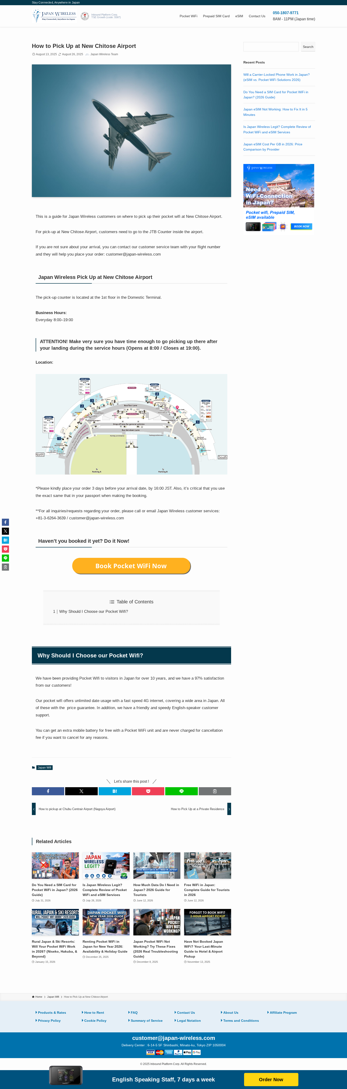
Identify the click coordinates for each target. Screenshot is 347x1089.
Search (308, 47)
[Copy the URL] (215, 791)
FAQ (134, 1012)
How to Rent (94, 1012)
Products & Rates (52, 1012)
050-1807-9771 (286, 13)
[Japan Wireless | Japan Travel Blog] (54, 16)
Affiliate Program (283, 1012)
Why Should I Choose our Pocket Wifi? (93, 611)
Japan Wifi (44, 767)
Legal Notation (189, 1020)
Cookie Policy (95, 1020)
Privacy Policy (49, 1020)
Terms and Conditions (241, 1020)
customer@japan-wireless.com (173, 1038)
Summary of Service (147, 1020)
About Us (230, 1012)
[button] (48, 791)
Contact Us (186, 1012)
